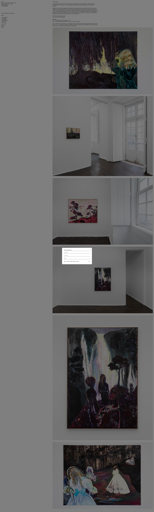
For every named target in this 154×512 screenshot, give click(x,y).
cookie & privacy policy (74, 261)
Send (89, 261)
